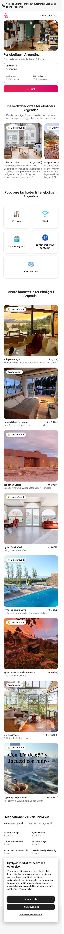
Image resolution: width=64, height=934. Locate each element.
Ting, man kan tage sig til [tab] (40, 823)
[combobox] (31, 69)
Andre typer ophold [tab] (13, 823)
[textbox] (17, 79)
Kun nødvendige (31, 907)
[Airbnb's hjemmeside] (6, 15)
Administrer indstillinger (30, 914)
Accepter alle (30, 899)
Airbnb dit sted (48, 15)
